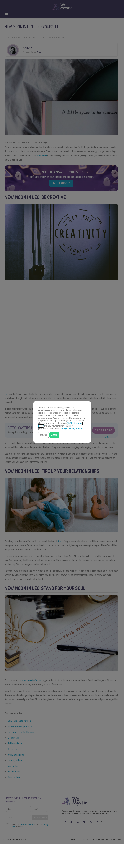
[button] (43, 435)
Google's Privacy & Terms (72, 428)
